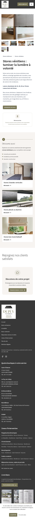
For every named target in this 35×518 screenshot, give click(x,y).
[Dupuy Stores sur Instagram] (6, 356)
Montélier (4, 446)
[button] (22, 4)
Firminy (26, 435)
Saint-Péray (19, 438)
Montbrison (12, 438)
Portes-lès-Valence (12, 446)
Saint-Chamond (22, 446)
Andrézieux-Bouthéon (7, 435)
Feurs (2, 452)
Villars (29, 465)
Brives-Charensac (18, 435)
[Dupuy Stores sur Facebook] (2, 356)
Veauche (23, 452)
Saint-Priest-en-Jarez (21, 465)
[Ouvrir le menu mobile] (31, 4)
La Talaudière (4, 438)
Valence (30, 438)
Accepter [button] (13, 515)
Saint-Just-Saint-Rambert (8, 465)
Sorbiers (25, 438)
